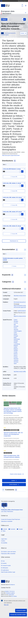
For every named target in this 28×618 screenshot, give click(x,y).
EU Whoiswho (4, 567)
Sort (4, 164)
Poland (15, 342)
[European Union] (13, 581)
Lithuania (16, 360)
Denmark (16, 326)
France (15, 327)
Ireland (15, 334)
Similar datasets (13, 484)
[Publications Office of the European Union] (13, 505)
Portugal (16, 335)
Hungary (16, 340)
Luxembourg (17, 344)
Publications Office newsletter (8, 553)
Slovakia (16, 321)
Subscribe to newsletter (6, 521)
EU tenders (4, 563)
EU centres (14, 596)
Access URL (14, 176)
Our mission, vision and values (8, 551)
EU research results (6, 565)
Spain (15, 363)
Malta (15, 337)
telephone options (10, 593)
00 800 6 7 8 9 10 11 (10, 591)
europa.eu (12, 584)
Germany (16, 361)
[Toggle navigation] (25, 12)
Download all (13, 241)
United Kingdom (18, 331)
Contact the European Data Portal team (10, 519)
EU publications (5, 570)
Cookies (3, 540)
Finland (15, 357)
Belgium (16, 348)
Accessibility (4, 542)
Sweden (16, 350)
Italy (15, 324)
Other (4, 531)
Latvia (15, 332)
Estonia (15, 353)
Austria (15, 347)
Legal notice (4, 539)
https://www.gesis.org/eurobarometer (11, 155)
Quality (13, 480)
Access (14, 266)
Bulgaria (16, 345)
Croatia (15, 352)
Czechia (16, 323)
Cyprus (15, 319)
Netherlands (17, 339)
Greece (15, 355)
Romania (16, 358)
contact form (11, 594)
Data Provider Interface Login (8, 572)
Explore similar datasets (17, 474)
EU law (3, 561)
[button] (23, 1)
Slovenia (16, 329)
